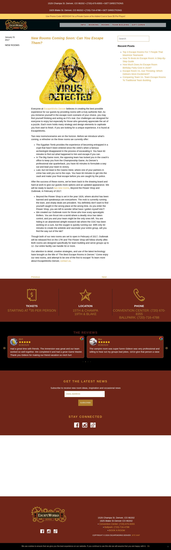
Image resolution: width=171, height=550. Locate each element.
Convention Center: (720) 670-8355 (139, 312)
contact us (65, 261)
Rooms (105, 25)
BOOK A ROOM (117, 530)
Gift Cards (138, 25)
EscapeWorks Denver (55, 108)
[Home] (16, 25)
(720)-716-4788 (93, 10)
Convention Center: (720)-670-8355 (117, 524)
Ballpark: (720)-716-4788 (139, 317)
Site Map (136, 535)
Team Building (120, 25)
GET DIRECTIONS (113, 3)
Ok (148, 546)
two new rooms (61, 188)
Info (83, 25)
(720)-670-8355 (94, 3)
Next (166, 348)
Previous (4, 348)
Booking (94, 25)
